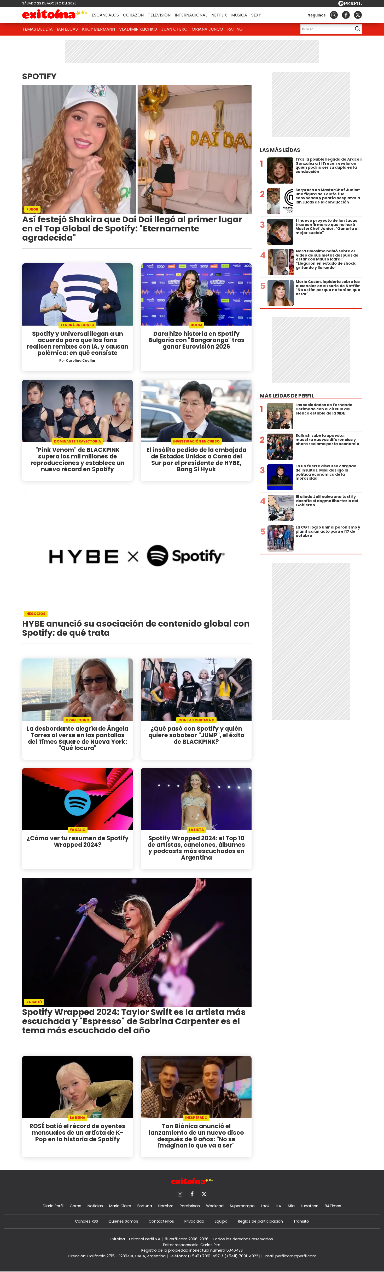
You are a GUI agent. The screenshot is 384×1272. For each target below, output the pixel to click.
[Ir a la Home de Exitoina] (55, 14)
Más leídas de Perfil (287, 395)
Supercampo (242, 1205)
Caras (75, 1205)
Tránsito (301, 1221)
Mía (291, 1205)
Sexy (256, 15)
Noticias (95, 1205)
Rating (235, 29)
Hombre (165, 1205)
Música (239, 15)
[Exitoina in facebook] (346, 15)
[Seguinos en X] (358, 15)
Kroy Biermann (98, 29)
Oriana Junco (207, 29)
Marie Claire (120, 1205)
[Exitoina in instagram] (334, 15)
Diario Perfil (53, 1205)
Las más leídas (280, 150)
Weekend (215, 1205)
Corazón (133, 15)
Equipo (221, 1221)
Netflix (219, 15)
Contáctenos (161, 1221)
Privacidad (194, 1221)
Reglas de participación (260, 1221)
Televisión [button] (159, 15)
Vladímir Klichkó (138, 29)
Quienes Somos (123, 1221)
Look (265, 1205)
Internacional (191, 15)
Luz (279, 1205)
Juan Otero (174, 29)
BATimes (333, 1205)
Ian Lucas (67, 29)
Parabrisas (190, 1205)
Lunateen (309, 1205)
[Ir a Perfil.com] (350, 5)
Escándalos (105, 15)
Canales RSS (86, 1221)
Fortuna (144, 1205)
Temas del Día (37, 29)
